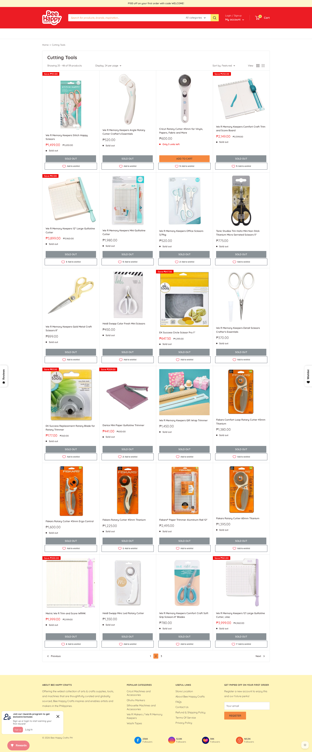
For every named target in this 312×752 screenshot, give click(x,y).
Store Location (184, 691)
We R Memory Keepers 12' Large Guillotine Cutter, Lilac (240, 615)
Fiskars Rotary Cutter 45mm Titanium (124, 519)
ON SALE (146, 33)
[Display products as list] (263, 65)
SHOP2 (182, 33)
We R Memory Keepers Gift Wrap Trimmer (183, 420)
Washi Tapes (134, 723)
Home (45, 44)
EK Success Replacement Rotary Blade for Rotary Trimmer (70, 427)
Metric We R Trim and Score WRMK (66, 613)
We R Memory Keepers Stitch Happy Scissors (67, 137)
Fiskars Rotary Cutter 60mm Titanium (237, 518)
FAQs (179, 701)
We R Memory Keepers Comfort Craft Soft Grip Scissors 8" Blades (183, 615)
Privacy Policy (184, 722)
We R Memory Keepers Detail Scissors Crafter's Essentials (238, 329)
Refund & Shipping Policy (190, 712)
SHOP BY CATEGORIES (77, 33)
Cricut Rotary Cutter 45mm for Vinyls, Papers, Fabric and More (181, 130)
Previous (56, 656)
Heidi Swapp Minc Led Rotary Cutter (123, 613)
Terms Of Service (186, 717)
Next (258, 656)
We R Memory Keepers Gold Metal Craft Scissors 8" (69, 328)
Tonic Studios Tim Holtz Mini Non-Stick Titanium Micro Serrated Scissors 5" (238, 232)
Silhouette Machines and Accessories (141, 707)
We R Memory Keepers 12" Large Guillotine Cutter (70, 230)
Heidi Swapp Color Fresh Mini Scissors (124, 323)
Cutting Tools (58, 44)
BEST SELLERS (51, 33)
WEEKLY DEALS (124, 33)
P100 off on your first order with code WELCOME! (156, 3)
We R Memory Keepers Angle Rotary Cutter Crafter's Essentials (124, 132)
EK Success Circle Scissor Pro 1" (177, 332)
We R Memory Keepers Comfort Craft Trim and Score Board (240, 128)
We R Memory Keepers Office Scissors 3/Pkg (181, 232)
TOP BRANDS (102, 33)
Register (235, 715)
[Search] (215, 17)
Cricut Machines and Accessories (139, 693)
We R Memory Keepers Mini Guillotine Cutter (124, 232)
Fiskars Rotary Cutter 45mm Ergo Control (70, 521)
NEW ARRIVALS (165, 33)
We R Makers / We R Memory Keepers (144, 716)
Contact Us (182, 707)
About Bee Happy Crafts (190, 696)
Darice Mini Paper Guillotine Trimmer (123, 425)
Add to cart (184, 158)
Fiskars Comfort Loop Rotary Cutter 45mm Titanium (240, 421)
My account (233, 19)
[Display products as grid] (257, 65)
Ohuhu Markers (136, 700)
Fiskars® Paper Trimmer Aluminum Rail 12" (183, 519)
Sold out (71, 158)
